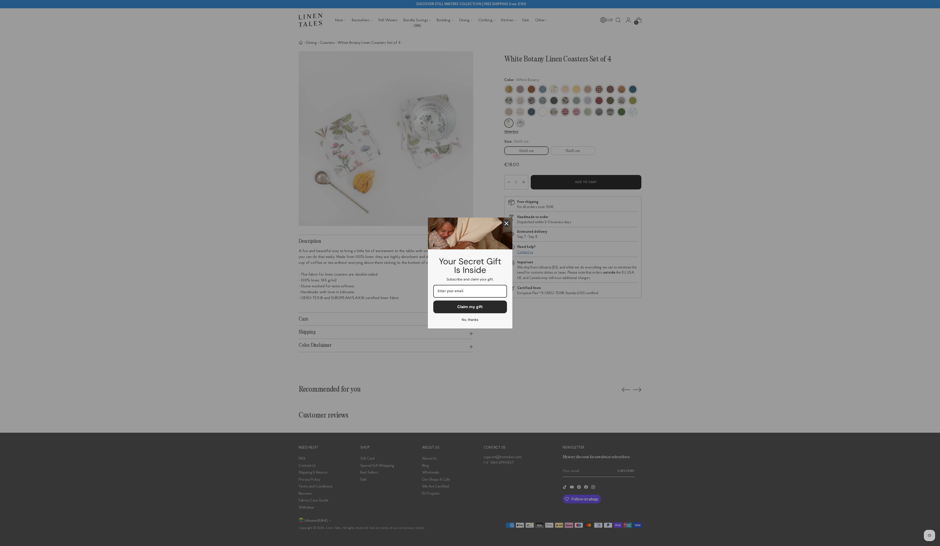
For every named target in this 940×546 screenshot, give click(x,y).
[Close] (506, 223)
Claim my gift (470, 306)
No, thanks (470, 319)
